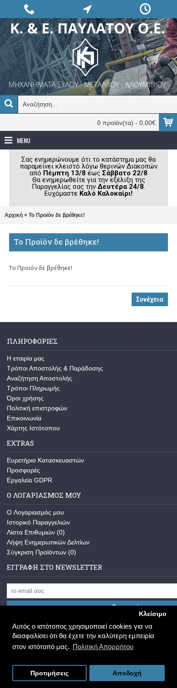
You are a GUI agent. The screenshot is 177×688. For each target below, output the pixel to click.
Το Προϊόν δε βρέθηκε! (57, 215)
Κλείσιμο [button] (153, 614)
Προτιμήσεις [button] (49, 673)
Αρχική (14, 215)
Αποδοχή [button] (127, 673)
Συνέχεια (149, 299)
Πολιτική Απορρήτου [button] (103, 646)
